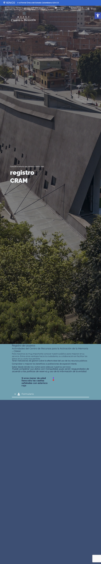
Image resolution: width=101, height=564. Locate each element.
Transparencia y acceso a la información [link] (76, 8)
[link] (98, 15)
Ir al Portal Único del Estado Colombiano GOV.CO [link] (38, 3)
